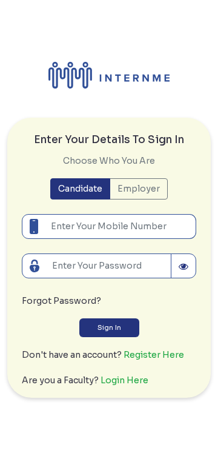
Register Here (154, 354)
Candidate (80, 188)
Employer (138, 188)
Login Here (124, 380)
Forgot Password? (61, 300)
